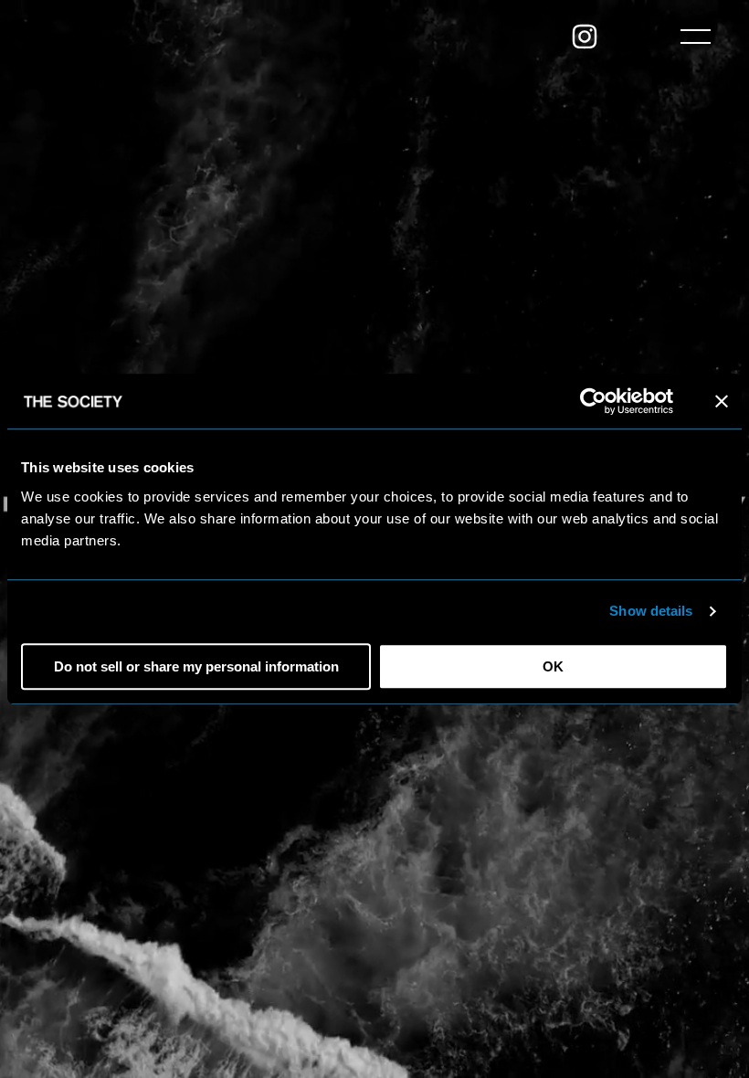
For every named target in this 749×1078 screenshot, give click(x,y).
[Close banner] (721, 401)
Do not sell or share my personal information (196, 666)
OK (553, 666)
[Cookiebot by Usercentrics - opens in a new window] (593, 401)
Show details (650, 610)
